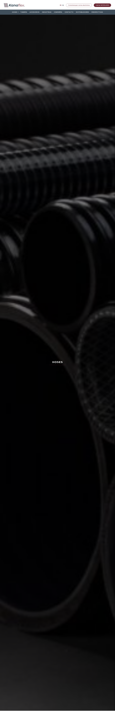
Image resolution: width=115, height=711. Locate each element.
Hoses (14, 12)
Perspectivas (97, 12)
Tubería (23, 12)
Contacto (69, 12)
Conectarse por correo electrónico (79, 5)
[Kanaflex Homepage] (14, 5)
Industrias (46, 12)
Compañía (58, 12)
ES (63, 5)
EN (60, 5)
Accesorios (35, 12)
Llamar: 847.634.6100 (102, 5)
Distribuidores (82, 12)
